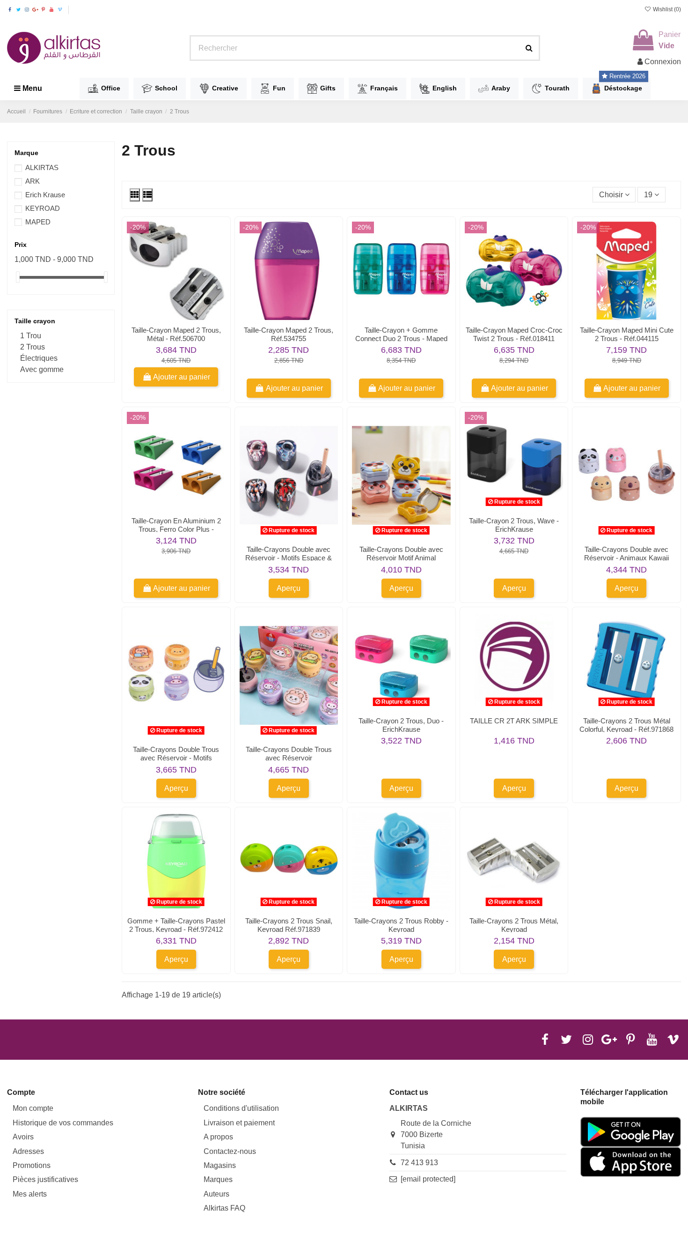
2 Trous (32, 347)
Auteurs (216, 1194)
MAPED (38, 222)
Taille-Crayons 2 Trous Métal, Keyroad (513, 925)
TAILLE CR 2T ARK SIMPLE (514, 721)
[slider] (18, 277)
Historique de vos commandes (63, 1123)
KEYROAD (42, 208)
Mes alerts (30, 1194)
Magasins (220, 1165)
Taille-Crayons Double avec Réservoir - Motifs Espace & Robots (288, 557)
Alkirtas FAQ (224, 1208)
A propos (218, 1137)
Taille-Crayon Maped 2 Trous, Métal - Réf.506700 (176, 334)
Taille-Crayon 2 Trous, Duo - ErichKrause (401, 725)
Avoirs (23, 1137)
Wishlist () (666, 9)
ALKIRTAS (42, 167)
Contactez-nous (230, 1151)
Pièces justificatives (45, 1179)
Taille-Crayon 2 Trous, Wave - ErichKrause (514, 525)
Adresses (28, 1151)
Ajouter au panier (181, 377)
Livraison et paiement (239, 1123)
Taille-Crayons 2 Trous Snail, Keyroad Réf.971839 (288, 925)
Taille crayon (35, 321)
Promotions (32, 1165)
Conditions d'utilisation (241, 1108)
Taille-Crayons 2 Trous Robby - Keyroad (401, 925)
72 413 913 (419, 1163)
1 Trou (30, 336)
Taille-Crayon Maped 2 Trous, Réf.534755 (288, 334)
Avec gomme (42, 369)
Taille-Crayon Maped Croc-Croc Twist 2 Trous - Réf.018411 (514, 334)
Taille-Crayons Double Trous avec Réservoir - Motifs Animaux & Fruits (176, 757)
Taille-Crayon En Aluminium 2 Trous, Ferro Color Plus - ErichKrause (176, 529)
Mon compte (33, 1108)
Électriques (39, 358)
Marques (218, 1179)
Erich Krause (45, 195)
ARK (32, 181)
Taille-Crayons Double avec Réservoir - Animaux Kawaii (626, 553)
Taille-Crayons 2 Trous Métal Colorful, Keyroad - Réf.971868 (626, 725)
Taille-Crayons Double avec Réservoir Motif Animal (401, 553)
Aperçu (288, 588)
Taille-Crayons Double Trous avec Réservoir (289, 753)
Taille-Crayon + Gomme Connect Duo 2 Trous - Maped (401, 334)
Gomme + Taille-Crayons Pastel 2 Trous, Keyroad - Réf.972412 (176, 925)
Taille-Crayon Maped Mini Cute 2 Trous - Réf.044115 (626, 334)
